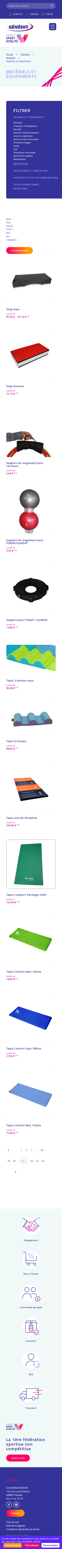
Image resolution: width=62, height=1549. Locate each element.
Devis (49, 14)
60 (14, 1161)
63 (37, 1161)
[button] (52, 26)
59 (9, 1161)
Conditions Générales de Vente (23, 1529)
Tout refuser (31, 1545)
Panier (34, 14)
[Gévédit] (19, 27)
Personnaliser (50, 1545)
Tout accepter (12, 1545)
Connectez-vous (19, 250)
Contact (15, 1513)
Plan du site (12, 1522)
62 (32, 1161)
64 (43, 1161)
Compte (17, 14)
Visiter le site (18, 1458)
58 (42, 1150)
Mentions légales (15, 1525)
